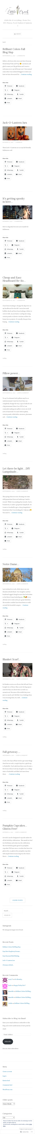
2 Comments (21, 300)
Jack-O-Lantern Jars (15, 122)
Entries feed (6, 1081)
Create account (7, 1071)
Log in (4, 1076)
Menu (18, 34)
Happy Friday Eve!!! (20, 985)
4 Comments (21, 56)
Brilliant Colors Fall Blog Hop (14, 50)
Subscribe (8, 1041)
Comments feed (7, 1085)
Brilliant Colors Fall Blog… (24, 991)
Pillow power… (11, 373)
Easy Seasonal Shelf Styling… (11, 956)
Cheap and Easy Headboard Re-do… (14, 279)
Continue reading (26, 74)
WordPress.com (7, 1090)
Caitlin (10, 1003)
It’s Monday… (19, 979)
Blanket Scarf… (11, 659)
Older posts (17, 900)
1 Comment (18, 142)
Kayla (10, 985)
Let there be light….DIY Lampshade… (16, 470)
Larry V (10, 979)
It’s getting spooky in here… (14, 200)
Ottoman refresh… (8, 965)
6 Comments (18, 221)
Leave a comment (23, 393)
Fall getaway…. (11, 751)
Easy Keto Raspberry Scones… (12, 951)
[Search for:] (13, 911)
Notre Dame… (11, 564)
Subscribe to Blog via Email (14, 1018)
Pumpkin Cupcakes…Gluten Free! (15, 827)
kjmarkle (11, 991)
